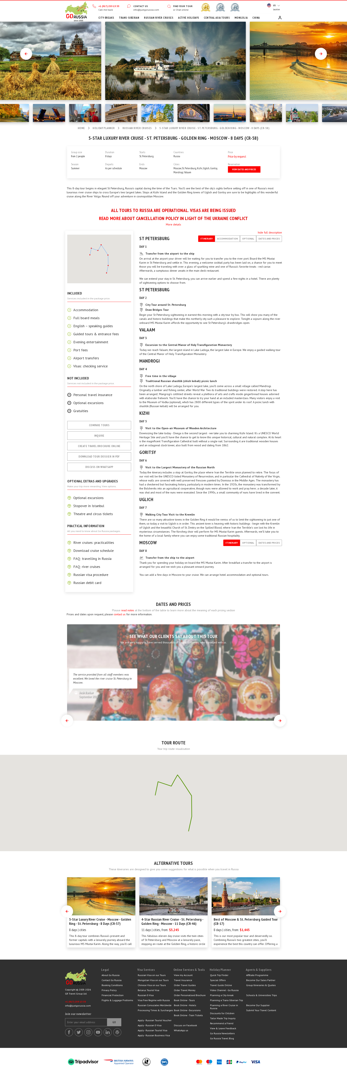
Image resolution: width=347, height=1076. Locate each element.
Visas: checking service (90, 366)
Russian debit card (87, 583)
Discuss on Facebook (185, 1025)
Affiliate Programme (257, 975)
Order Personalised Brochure (190, 995)
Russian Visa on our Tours (152, 975)
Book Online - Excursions (187, 1010)
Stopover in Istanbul (88, 506)
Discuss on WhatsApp (99, 467)
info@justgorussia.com (146, 9)
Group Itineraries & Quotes (261, 985)
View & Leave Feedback (223, 1028)
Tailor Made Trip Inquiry (223, 1018)
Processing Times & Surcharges (155, 1010)
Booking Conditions (112, 985)
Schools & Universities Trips (261, 995)
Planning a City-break (222, 995)
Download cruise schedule (93, 551)
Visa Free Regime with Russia (154, 1000)
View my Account (183, 975)
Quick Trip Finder (219, 975)
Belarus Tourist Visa (148, 990)
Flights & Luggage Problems (117, 1000)
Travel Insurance (183, 980)
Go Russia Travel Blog (222, 1038)
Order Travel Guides (185, 985)
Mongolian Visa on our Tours (153, 980)
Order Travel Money (184, 990)
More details (173, 224)
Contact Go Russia (111, 980)
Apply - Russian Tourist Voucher (154, 1020)
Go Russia (83, 978)
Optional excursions (88, 403)
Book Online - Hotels (185, 1005)
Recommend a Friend (221, 1023)
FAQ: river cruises (86, 567)
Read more (110, 218)
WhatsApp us (181, 1030)
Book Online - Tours (184, 1000)
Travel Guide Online (221, 985)
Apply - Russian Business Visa (154, 1035)
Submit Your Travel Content (261, 1010)
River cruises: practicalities (93, 543)
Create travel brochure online (99, 446)
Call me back (105, 9)
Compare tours (99, 425)
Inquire (99, 435)
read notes (127, 610)
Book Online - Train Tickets (188, 1015)
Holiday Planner (104, 128)
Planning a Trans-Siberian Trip (226, 1000)
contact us (120, 614)
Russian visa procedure (90, 575)
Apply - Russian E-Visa (149, 1025)
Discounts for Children (222, 1013)
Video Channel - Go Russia (224, 990)
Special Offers (218, 980)
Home (76, 11)
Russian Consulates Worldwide (154, 1005)
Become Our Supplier (258, 1005)
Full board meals (86, 318)
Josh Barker (88, 695)
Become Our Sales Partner (260, 980)
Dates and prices (269, 238)
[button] (155, 792)
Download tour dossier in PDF (99, 456)
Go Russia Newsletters (222, 1033)
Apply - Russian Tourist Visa (152, 1030)
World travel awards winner (206, 7)
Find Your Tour (183, 6)
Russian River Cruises (137, 128)
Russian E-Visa (146, 995)
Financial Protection (112, 995)
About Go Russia (110, 975)
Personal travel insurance (92, 395)
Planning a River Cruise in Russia (224, 1007)
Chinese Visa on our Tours (152, 985)
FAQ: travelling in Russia (92, 559)
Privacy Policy (109, 990)
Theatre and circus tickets (93, 514)
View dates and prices (244, 169)
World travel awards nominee (220, 7)
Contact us (140, 6)
